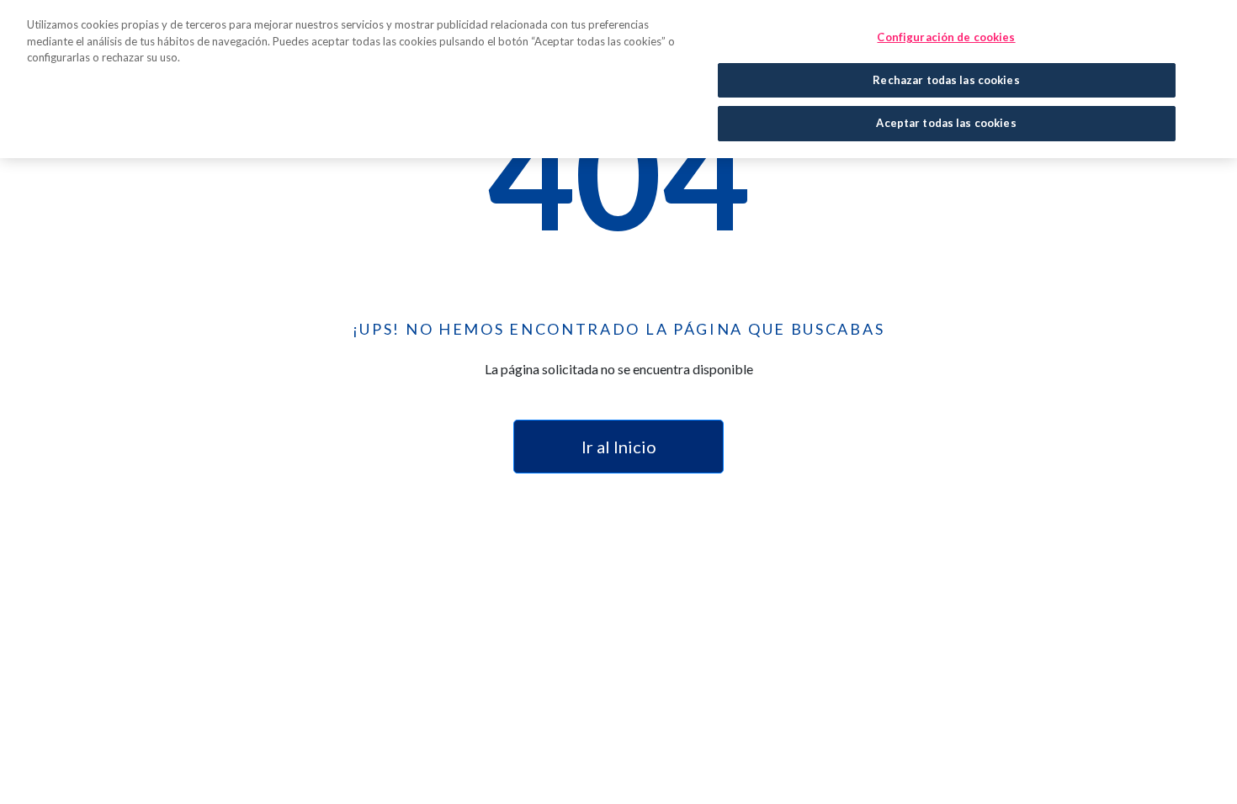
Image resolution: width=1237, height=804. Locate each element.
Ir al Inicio (618, 446)
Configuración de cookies (946, 37)
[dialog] (618, 79)
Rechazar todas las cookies (946, 80)
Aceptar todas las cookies (946, 123)
